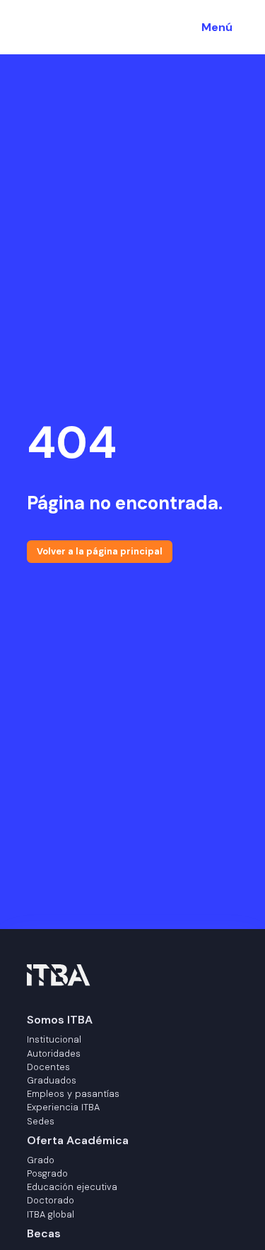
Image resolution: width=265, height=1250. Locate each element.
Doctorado (50, 1200)
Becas (44, 1233)
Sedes (40, 1121)
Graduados (51, 1080)
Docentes (48, 1067)
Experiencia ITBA (63, 1107)
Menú (216, 27)
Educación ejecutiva (72, 1187)
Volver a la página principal (100, 551)
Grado (40, 1160)
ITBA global (50, 1214)
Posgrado (47, 1173)
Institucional (54, 1039)
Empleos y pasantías (73, 1094)
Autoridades (54, 1054)
